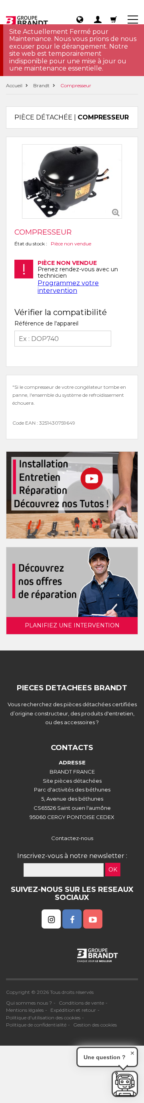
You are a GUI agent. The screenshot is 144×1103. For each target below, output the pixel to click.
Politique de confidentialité (36, 1025)
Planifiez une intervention (72, 625)
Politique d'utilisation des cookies (43, 1018)
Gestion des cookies (95, 1025)
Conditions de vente (81, 1003)
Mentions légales (25, 1010)
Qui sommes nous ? (29, 1003)
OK (112, 869)
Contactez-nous (72, 838)
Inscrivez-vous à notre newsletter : (72, 856)
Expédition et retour (73, 1010)
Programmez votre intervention (68, 286)
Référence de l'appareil (46, 323)
